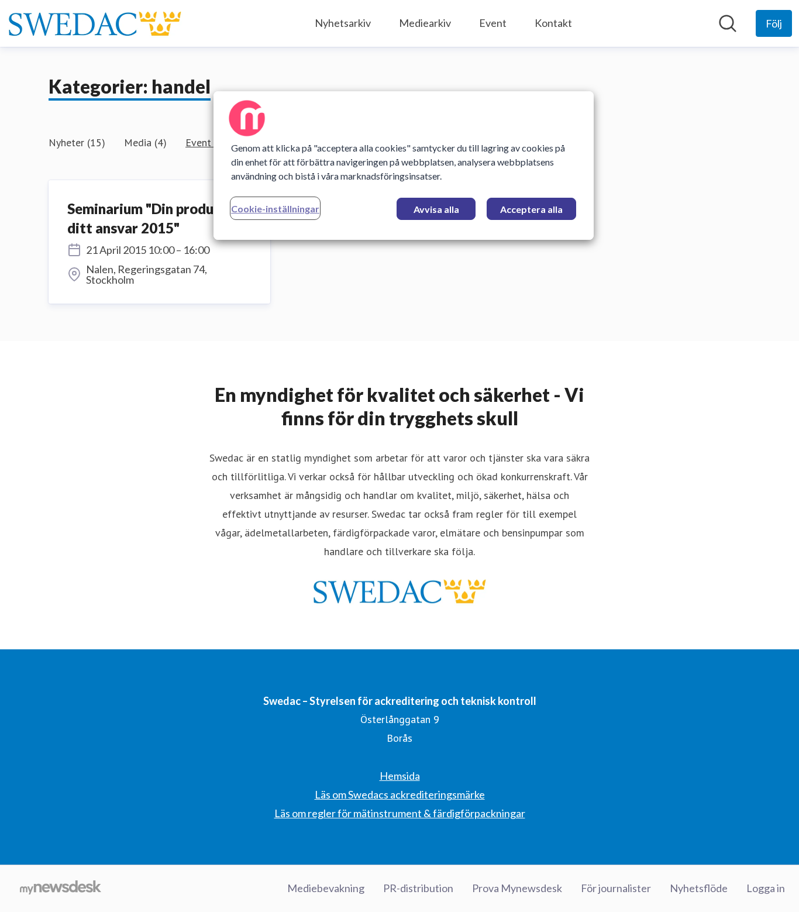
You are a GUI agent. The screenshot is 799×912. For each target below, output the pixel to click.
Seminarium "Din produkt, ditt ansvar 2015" (149, 218)
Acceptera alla (531, 209)
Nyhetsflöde (699, 888)
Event (493, 22)
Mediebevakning (325, 888)
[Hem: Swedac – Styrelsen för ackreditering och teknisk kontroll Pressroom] (94, 23)
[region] (403, 165)
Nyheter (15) (77, 142)
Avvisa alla (436, 209)
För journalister (616, 888)
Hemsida (400, 775)
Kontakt (553, 22)
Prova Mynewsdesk (517, 888)
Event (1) (205, 142)
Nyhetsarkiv (343, 22)
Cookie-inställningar (275, 208)
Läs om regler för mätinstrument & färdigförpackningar (399, 813)
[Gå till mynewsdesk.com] (60, 888)
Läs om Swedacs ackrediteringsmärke (400, 794)
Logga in (765, 888)
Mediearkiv (425, 22)
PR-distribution (418, 888)
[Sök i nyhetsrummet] (727, 23)
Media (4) (145, 142)
